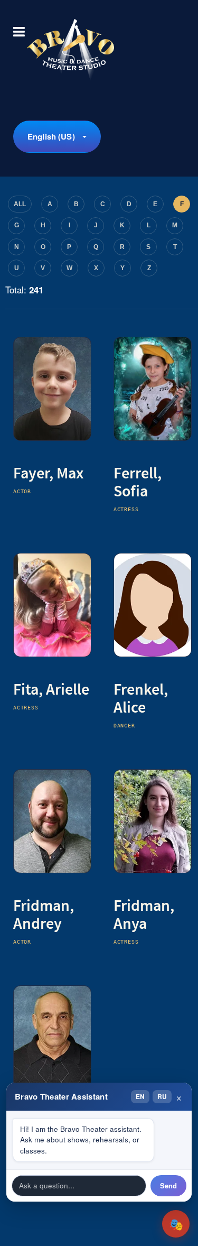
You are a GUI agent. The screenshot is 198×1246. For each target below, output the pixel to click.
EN (140, 1096)
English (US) (51, 136)
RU (162, 1096)
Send (168, 1185)
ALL (20, 204)
